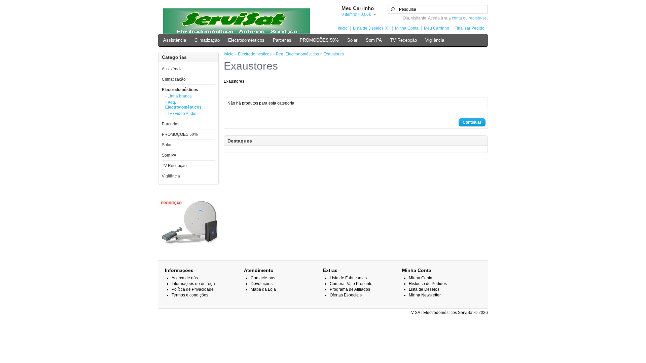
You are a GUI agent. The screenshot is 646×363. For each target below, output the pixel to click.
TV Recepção (403, 40)
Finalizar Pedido (470, 28)
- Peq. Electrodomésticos (183, 105)
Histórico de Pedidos (428, 283)
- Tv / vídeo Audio (180, 113)
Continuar (472, 122)
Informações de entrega (193, 283)
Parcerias (282, 40)
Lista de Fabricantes (348, 278)
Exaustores (333, 54)
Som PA (374, 40)
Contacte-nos (263, 278)
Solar (352, 40)
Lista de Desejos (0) (371, 28)
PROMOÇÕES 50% (319, 40)
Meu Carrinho (436, 28)
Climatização (207, 40)
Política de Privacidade (193, 289)
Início (343, 28)
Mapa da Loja (263, 289)
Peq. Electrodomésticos (297, 54)
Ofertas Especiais (346, 295)
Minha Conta (407, 28)
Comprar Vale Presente (351, 283)
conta (457, 18)
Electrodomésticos (246, 40)
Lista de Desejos (424, 289)
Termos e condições (190, 295)
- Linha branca (178, 96)
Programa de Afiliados (350, 289)
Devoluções (262, 283)
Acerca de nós (185, 278)
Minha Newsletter (425, 295)
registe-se (478, 18)
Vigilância (434, 40)
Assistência (174, 40)
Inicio (229, 54)
